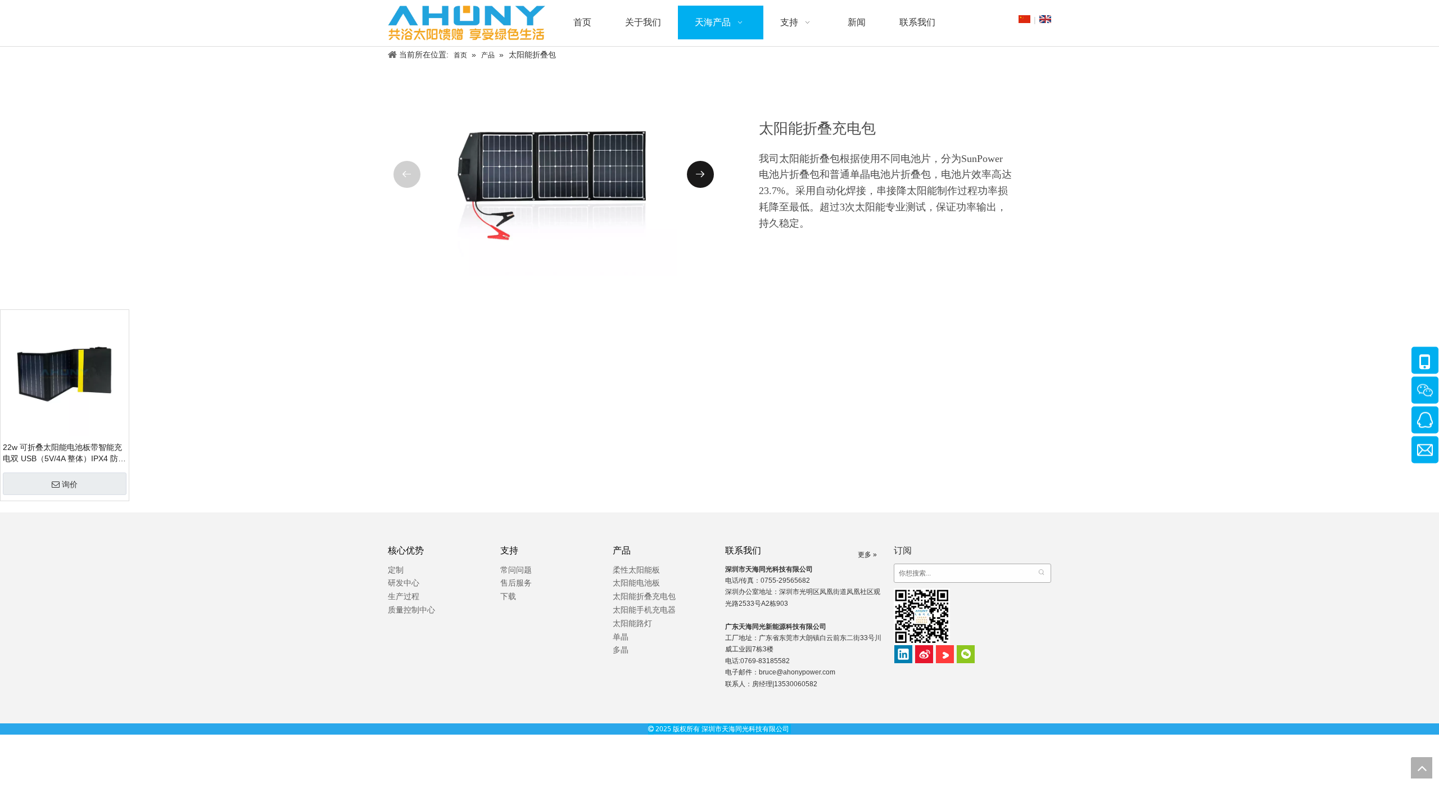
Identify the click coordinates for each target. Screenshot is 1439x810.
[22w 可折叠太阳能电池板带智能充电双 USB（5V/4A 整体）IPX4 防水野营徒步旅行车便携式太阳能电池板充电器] (64, 373)
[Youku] (945, 654)
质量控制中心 (411, 609)
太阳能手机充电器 (644, 609)
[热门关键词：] (1042, 573)
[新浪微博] (924, 654)
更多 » (867, 554)
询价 (70, 484)
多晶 (620, 649)
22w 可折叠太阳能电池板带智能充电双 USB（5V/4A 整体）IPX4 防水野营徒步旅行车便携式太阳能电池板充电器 (64, 453)
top (1421, 767)
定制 (396, 569)
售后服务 (516, 582)
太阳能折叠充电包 (644, 596)
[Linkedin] (903, 654)
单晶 (620, 636)
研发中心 (403, 582)
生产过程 (403, 596)
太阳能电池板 (636, 582)
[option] (553, 175)
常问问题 (516, 569)
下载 (508, 596)
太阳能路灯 (632, 623)
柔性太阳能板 (636, 569)
